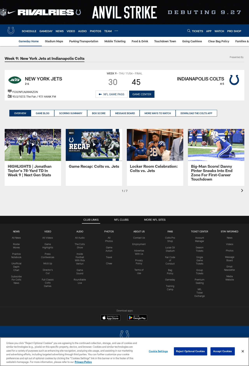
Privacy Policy (83, 361)
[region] (124, 351)
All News (16, 237)
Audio (79, 231)
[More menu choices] (116, 30)
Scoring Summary (70, 113)
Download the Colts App (196, 113)
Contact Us (139, 237)
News (16, 231)
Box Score (98, 113)
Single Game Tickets (199, 260)
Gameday (170, 279)
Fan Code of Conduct (170, 260)
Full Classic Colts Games (48, 283)
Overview (20, 113)
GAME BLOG (42, 113)
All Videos (47, 237)
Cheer (109, 263)
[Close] (242, 351)
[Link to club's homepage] (11, 30)
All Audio (80, 237)
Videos (229, 244)
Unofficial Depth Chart (16, 266)
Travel (109, 257)
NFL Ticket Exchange (200, 292)
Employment (139, 244)
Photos (109, 231)
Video (47, 231)
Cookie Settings (158, 351)
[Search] (188, 30)
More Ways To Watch (158, 113)
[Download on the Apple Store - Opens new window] (110, 318)
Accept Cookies (222, 351)
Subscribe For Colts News (16, 279)
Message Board (125, 113)
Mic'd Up (47, 263)
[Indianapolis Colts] (124, 335)
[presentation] (242, 191)
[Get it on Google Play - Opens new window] (137, 319)
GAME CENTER (141, 94)
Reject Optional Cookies (190, 351)
